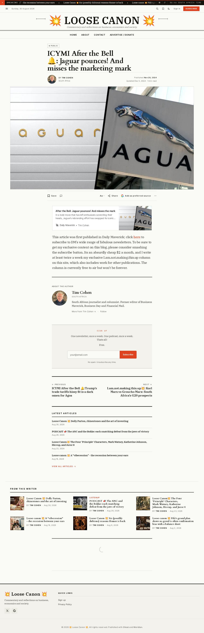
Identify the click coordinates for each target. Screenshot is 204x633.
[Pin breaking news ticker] (164, 2)
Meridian (137, 627)
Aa (101, 196)
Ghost (126, 627)
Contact (99, 34)
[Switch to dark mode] (169, 8)
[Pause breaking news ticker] (159, 2)
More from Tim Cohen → (84, 311)
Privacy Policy (65, 604)
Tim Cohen (67, 78)
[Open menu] (6, 8)
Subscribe (191, 9)
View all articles (62, 466)
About (85, 34)
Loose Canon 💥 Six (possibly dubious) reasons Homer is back (76, 2)
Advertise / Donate (122, 34)
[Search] (157, 8)
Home (73, 34)
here (136, 237)
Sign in (177, 9)
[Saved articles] (163, 8)
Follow (103, 311)
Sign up (62, 600)
